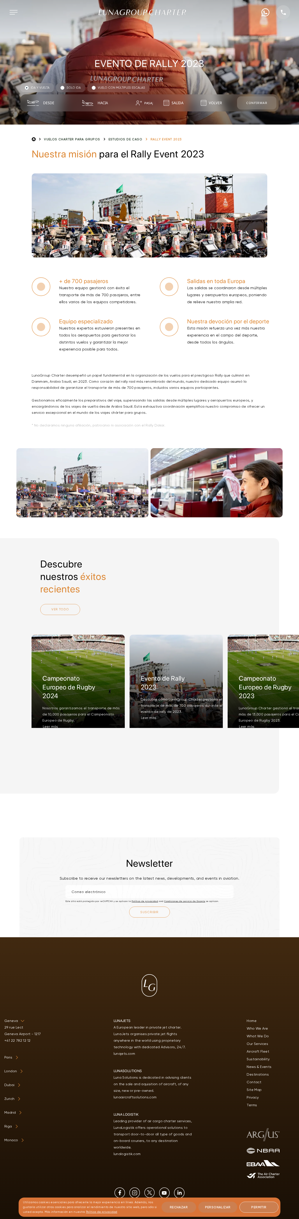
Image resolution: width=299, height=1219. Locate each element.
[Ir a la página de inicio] (142, 12)
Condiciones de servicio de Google (184, 901)
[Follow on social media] (119, 1192)
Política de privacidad (145, 901)
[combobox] (56, 103)
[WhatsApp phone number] (265, 12)
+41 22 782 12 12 (17, 1040)
